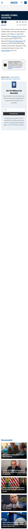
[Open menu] (2, 2)
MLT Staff (4, 25)
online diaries (5, 50)
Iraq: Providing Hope (16, 41)
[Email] (22, 22)
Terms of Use (13, 122)
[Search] (22, 2)
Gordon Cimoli (16, 36)
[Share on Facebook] (17, 22)
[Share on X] (20, 22)
